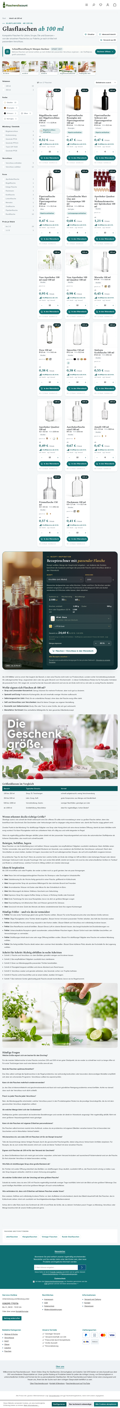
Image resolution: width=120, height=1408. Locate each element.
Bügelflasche (20, 183)
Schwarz (11, 113)
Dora (45, 350)
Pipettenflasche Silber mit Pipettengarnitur (48, 200)
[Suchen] (94, 4)
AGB (45, 1284)
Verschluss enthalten (20, 163)
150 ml (20, 90)
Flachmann (20, 191)
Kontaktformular (22, 1311)
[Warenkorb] (115, 4)
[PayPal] (86, 1335)
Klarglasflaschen (29, 1237)
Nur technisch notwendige (80, 1404)
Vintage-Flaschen (49, 1237)
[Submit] (82, 1267)
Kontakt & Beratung (57, 1383)
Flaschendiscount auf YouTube (78, 1383)
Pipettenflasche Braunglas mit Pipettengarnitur (75, 119)
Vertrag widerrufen (12, 1318)
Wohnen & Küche (11, 1334)
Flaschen (7, 1351)
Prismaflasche (48, 503)
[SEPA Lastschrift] (86, 1341)
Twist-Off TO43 (20, 147)
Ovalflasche (20, 206)
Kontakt (87, 1303)
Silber (27, 113)
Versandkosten (54, 1396)
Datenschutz (49, 1306)
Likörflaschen (12, 1237)
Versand (52, 639)
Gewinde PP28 (20, 151)
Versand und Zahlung (92, 1299)
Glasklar (11, 102)
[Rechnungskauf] (94, 1335)
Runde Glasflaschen (70, 1237)
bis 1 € (20, 226)
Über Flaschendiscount (39, 1383)
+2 (68, 363)
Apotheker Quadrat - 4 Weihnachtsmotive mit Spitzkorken (104, 201)
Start (4, 18)
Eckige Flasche (20, 187)
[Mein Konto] (108, 4)
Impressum (48, 1299)
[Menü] (87, 4)
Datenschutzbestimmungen (54, 1281)
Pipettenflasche (20, 210)
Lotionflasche (20, 199)
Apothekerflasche (20, 179)
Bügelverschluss (20, 131)
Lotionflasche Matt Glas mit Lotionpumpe (77, 200)
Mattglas (11, 119)
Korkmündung (20, 135)
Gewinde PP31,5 (20, 143)
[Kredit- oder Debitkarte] (107, 1335)
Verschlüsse (9, 1338)
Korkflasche (20, 195)
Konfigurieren (59, 1404)
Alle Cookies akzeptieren (106, 1404)
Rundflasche (20, 214)
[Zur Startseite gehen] (15, 4)
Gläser (6, 1344)
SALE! (6, 1341)
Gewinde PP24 (20, 139)
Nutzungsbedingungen (69, 1274)
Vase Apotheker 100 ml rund (49, 278)
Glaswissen (89, 1306)
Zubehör (7, 1348)
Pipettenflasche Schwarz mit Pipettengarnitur (103, 119)
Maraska (20, 202)
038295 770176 (10, 1303)
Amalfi (101, 427)
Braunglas (12, 108)
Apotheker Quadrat (49, 428)
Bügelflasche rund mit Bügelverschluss (49, 118)
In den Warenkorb (51, 158)
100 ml (20, 86)
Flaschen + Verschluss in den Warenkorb (74, 651)
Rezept (50, 575)
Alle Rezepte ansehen (58, 657)
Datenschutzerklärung (50, 1274)
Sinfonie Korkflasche (104, 351)
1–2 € (20, 230)
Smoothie (75, 350)
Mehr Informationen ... (31, 1405)
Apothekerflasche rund (76, 428)
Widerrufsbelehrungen (53, 1309)
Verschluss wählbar (20, 167)
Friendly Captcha (56, 1272)
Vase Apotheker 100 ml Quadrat (77, 278)
